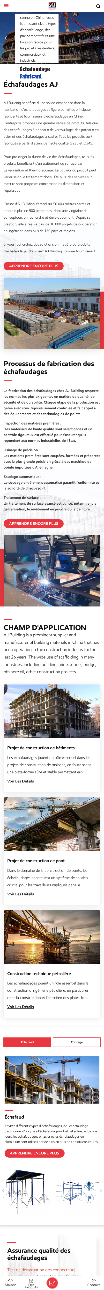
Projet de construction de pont (36, 860)
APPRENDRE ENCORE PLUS (33, 266)
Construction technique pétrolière (39, 973)
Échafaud (14, 1117)
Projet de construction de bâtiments (41, 747)
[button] (5, 38)
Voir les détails (20, 781)
